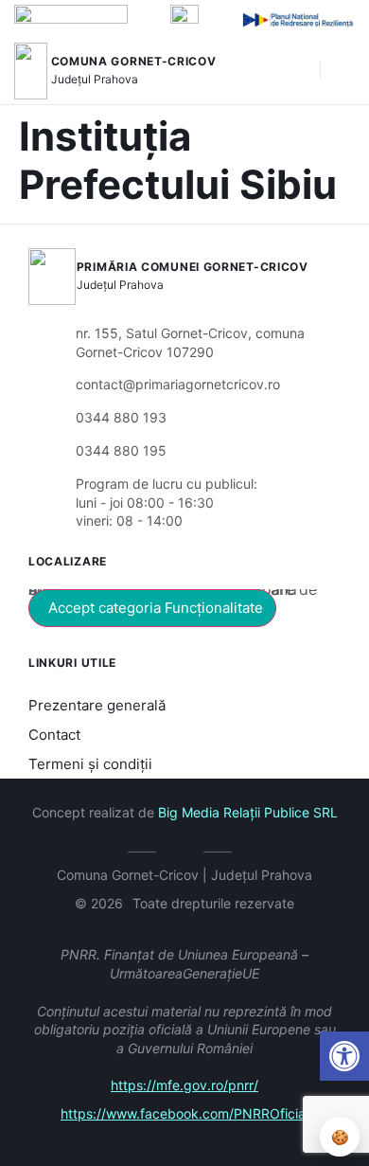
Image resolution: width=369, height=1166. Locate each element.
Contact (54, 735)
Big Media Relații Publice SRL (248, 812)
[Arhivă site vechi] (185, 848)
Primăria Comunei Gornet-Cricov (192, 267)
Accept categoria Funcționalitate (155, 608)
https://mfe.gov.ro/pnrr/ (184, 1085)
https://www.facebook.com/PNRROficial (184, 1113)
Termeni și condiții (90, 764)
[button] (296, 71)
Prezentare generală (97, 705)
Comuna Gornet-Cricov (134, 61)
